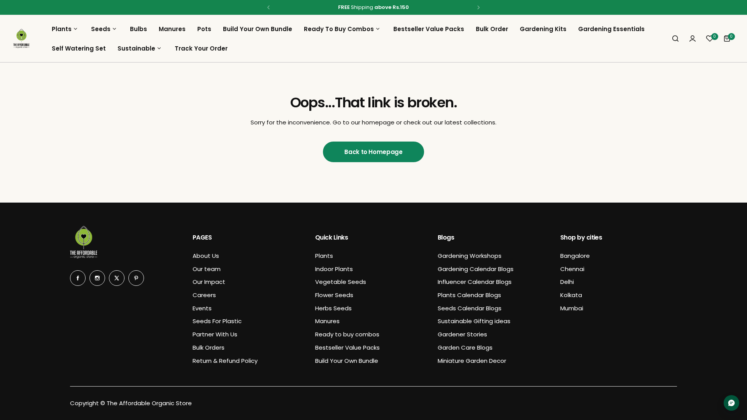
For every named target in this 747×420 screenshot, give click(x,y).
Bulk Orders (208, 347)
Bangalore (575, 256)
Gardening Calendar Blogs (476, 269)
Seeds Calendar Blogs (470, 308)
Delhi (567, 282)
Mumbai (571, 308)
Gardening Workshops (470, 256)
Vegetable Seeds (340, 282)
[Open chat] (731, 403)
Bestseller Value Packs (347, 347)
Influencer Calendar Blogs (475, 282)
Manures (327, 321)
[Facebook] (78, 278)
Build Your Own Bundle (346, 361)
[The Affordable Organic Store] (21, 38)
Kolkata (571, 295)
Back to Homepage (373, 152)
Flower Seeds (334, 295)
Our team (207, 269)
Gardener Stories (462, 334)
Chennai (572, 269)
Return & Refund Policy (225, 361)
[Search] (675, 38)
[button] (268, 7)
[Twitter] (116, 278)
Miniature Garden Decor (472, 361)
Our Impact (209, 282)
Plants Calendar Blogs (469, 295)
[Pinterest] (136, 278)
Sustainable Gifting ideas (474, 321)
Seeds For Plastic (217, 321)
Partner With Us (215, 334)
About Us (206, 256)
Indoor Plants (334, 269)
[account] (692, 38)
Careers (204, 295)
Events (202, 308)
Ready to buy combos (347, 334)
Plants (324, 256)
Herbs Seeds (333, 308)
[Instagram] (97, 278)
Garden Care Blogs (465, 347)
